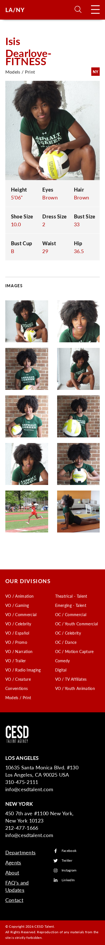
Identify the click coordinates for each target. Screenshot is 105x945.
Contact (14, 899)
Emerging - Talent (70, 605)
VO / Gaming (17, 605)
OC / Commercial (71, 614)
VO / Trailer (15, 660)
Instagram (69, 870)
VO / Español (17, 633)
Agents (13, 862)
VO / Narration (18, 651)
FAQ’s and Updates (17, 886)
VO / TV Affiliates (71, 679)
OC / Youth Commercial (76, 623)
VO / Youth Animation (75, 688)
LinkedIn (68, 880)
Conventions (16, 688)
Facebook (69, 851)
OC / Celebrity (68, 633)
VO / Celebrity (18, 623)
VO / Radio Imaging (23, 670)
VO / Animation (19, 596)
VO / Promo (16, 642)
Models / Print (18, 697)
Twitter (67, 861)
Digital (61, 670)
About (12, 872)
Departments (20, 852)
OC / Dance (66, 642)
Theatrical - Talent (71, 596)
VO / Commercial (21, 614)
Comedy (62, 660)
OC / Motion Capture (74, 651)
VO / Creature (18, 679)
